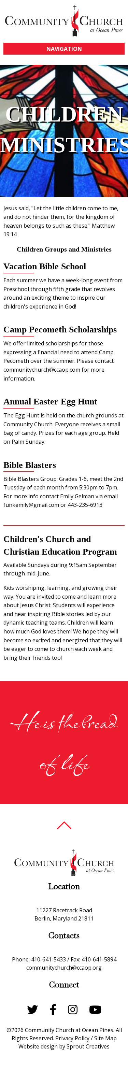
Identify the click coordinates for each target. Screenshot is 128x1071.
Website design (38, 1046)
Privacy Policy (72, 1038)
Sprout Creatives (88, 1046)
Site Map (105, 1038)
